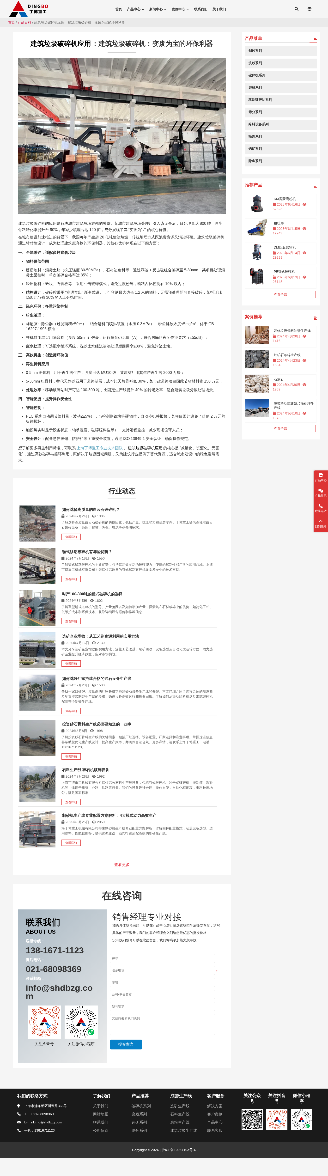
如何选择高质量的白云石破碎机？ (91, 509)
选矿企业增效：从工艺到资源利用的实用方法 (100, 636)
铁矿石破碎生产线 (287, 355)
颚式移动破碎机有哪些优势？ (87, 552)
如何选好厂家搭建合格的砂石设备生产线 (96, 678)
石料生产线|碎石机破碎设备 (85, 770)
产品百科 (24, 22)
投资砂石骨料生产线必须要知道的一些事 (96, 724)
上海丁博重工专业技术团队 (100, 448)
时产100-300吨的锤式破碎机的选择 (92, 594)
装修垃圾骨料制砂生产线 (292, 331)
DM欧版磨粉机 (285, 247)
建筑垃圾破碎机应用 (60, 43)
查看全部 (280, 294)
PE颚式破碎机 (284, 272)
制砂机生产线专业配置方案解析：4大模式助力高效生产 (109, 815)
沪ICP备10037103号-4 (178, 1150)
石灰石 (279, 379)
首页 (11, 22)
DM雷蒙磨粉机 (285, 199)
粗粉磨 (279, 223)
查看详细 (71, 537)
